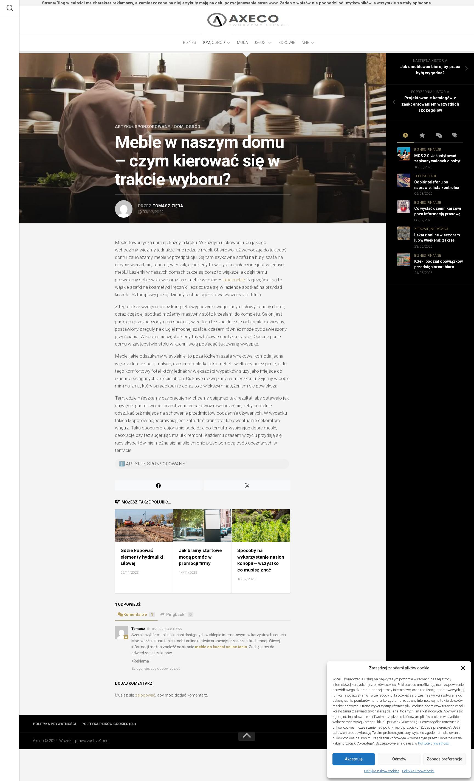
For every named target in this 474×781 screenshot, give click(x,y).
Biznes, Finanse (427, 150)
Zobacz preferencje (444, 759)
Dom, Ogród (213, 42)
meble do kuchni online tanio (221, 647)
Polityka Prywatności (418, 771)
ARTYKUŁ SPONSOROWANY (142, 126)
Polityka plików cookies (381, 771)
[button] (463, 668)
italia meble (233, 279)
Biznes (189, 42)
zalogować (145, 695)
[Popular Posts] (422, 136)
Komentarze (138, 614)
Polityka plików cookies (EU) (108, 724)
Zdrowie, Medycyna (431, 229)
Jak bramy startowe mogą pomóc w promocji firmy (200, 557)
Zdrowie (286, 42)
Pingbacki (179, 614)
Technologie (425, 176)
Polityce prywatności (434, 743)
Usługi (259, 42)
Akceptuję (354, 759)
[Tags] (455, 136)
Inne (305, 42)
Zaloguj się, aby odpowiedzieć (155, 668)
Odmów (399, 759)
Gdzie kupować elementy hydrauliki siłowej (141, 557)
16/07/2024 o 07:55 (166, 629)
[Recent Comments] (438, 136)
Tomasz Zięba (168, 205)
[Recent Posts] (405, 136)
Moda (242, 42)
